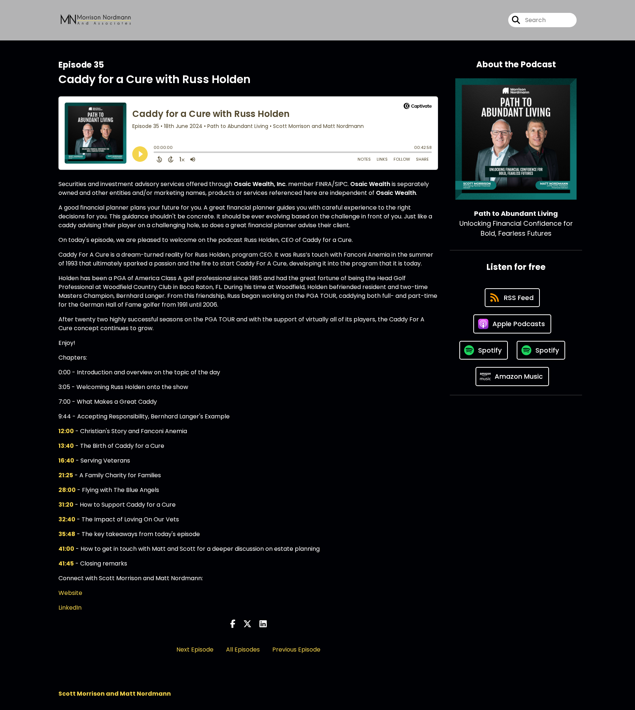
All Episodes (243, 649)
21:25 (65, 475)
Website (70, 593)
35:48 (66, 534)
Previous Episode (296, 649)
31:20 (65, 504)
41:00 (66, 549)
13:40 (66, 446)
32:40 (66, 519)
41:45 (66, 563)
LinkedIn (70, 607)
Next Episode (195, 649)
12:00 (66, 431)
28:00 (67, 490)
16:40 (66, 460)
